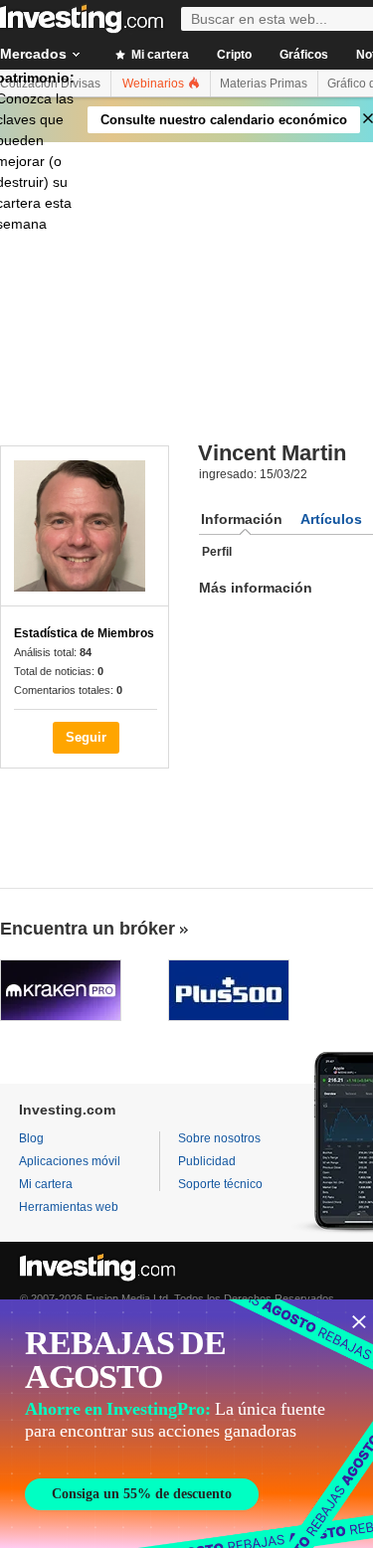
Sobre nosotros (219, 1138)
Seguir (86, 737)
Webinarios (154, 83)
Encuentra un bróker (87, 929)
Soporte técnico (220, 1184)
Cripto (234, 55)
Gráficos (304, 55)
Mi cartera (158, 55)
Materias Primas (263, 83)
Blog (31, 1138)
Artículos (331, 519)
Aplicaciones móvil (69, 1161)
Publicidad (207, 1161)
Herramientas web (68, 1207)
